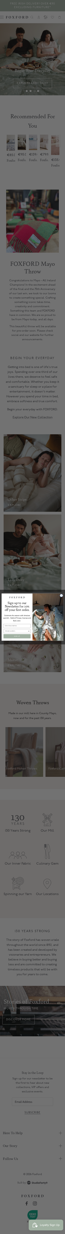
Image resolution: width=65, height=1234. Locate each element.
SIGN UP (17, 636)
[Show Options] (29, 631)
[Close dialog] (61, 595)
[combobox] (16, 631)
